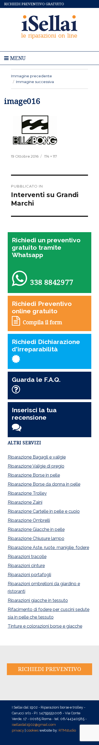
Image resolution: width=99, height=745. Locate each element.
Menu (17, 58)
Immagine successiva (35, 81)
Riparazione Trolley (27, 493)
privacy (18, 730)
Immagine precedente (31, 76)
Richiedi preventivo (49, 669)
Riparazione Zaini (25, 502)
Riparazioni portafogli (29, 574)
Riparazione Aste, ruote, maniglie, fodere (48, 547)
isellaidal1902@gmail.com (34, 725)
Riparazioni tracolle (27, 556)
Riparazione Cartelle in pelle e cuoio (44, 511)
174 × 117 (50, 156)
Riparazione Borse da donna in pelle (44, 484)
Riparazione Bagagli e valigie (37, 457)
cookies (32, 730)
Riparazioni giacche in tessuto (38, 600)
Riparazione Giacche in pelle (36, 529)
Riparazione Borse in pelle (34, 475)
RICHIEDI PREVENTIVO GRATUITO (34, 4)
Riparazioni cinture (26, 565)
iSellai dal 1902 (49, 26)
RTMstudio (67, 730)
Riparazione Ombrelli (29, 520)
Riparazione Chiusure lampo (36, 538)
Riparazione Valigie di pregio (36, 466)
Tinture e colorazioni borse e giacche (45, 626)
